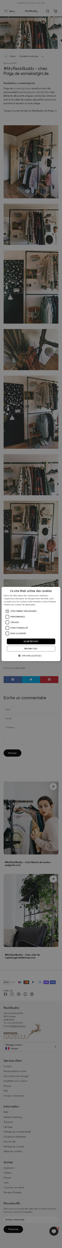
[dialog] (31, 624)
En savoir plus (29, 604)
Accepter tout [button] (31, 641)
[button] (31, 655)
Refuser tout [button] (31, 648)
